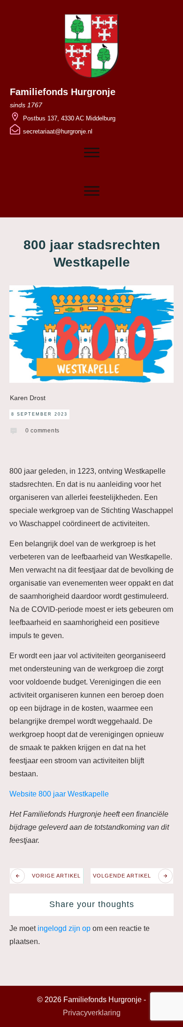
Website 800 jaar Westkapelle (59, 794)
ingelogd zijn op (64, 928)
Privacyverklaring (92, 1013)
